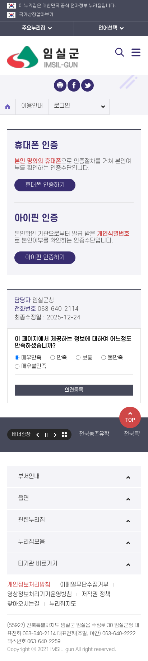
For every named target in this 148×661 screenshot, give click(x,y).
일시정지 (46, 434)
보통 (87, 357)
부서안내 (29, 476)
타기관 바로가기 (37, 563)
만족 (62, 357)
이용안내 (32, 106)
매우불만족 (33, 366)
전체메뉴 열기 (136, 52)
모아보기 (64, 434)
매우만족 (31, 357)
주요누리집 (34, 28)
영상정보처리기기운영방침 (39, 594)
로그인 (62, 106)
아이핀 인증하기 (45, 257)
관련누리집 (31, 520)
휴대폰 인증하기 (45, 185)
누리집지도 (62, 604)
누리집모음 (31, 542)
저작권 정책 (96, 594)
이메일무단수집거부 (84, 585)
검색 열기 (119, 52)
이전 (37, 434)
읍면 (23, 498)
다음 (55, 434)
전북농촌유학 (94, 434)
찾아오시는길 (23, 604)
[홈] (7, 106)
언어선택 (108, 28)
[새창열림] (60, 85)
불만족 (115, 357)
